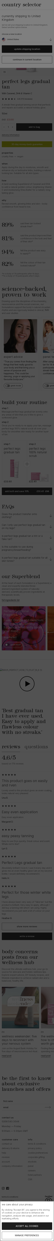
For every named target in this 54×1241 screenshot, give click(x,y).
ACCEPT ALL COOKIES (27, 1226)
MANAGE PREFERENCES (27, 1235)
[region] (27, 1221)
